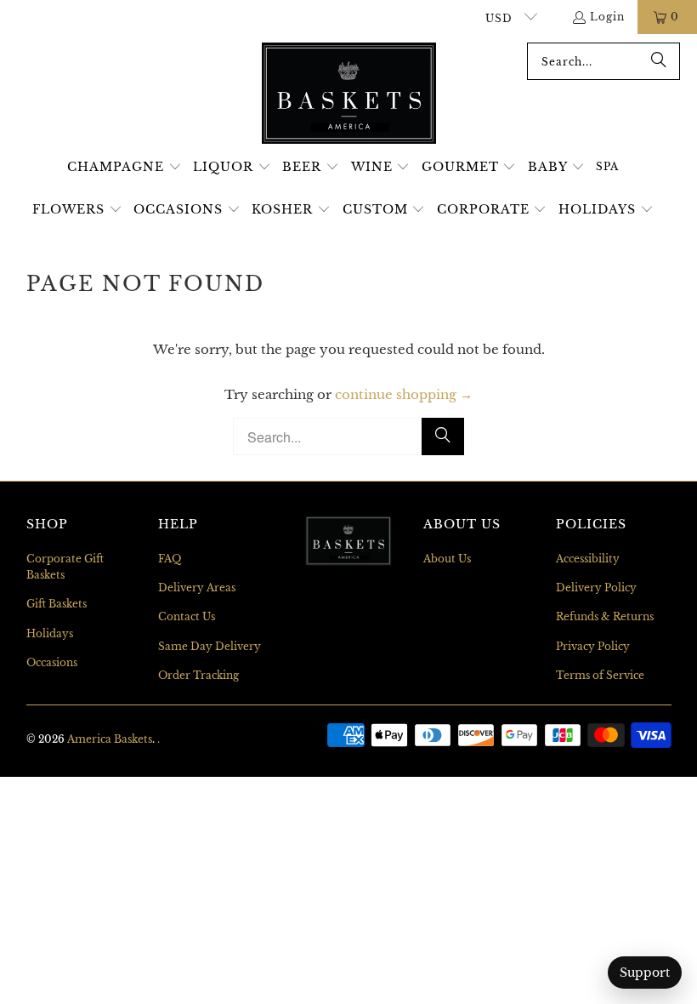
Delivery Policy (596, 587)
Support (645, 972)
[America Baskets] (349, 94)
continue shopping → (404, 394)
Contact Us (186, 616)
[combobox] (603, 61)
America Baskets (109, 739)
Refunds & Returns (605, 616)
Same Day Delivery (209, 646)
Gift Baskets (56, 603)
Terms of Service (600, 675)
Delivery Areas (196, 587)
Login (607, 16)
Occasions (51, 662)
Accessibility (588, 558)
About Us (447, 558)
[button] (124, 167)
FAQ (169, 558)
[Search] (659, 61)
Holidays (49, 633)
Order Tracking (198, 675)
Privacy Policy (593, 646)
